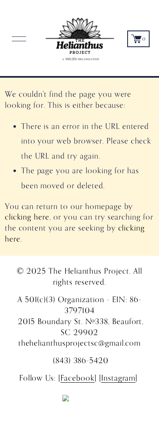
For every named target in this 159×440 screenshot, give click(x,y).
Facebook (77, 377)
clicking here (27, 216)
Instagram (118, 377)
